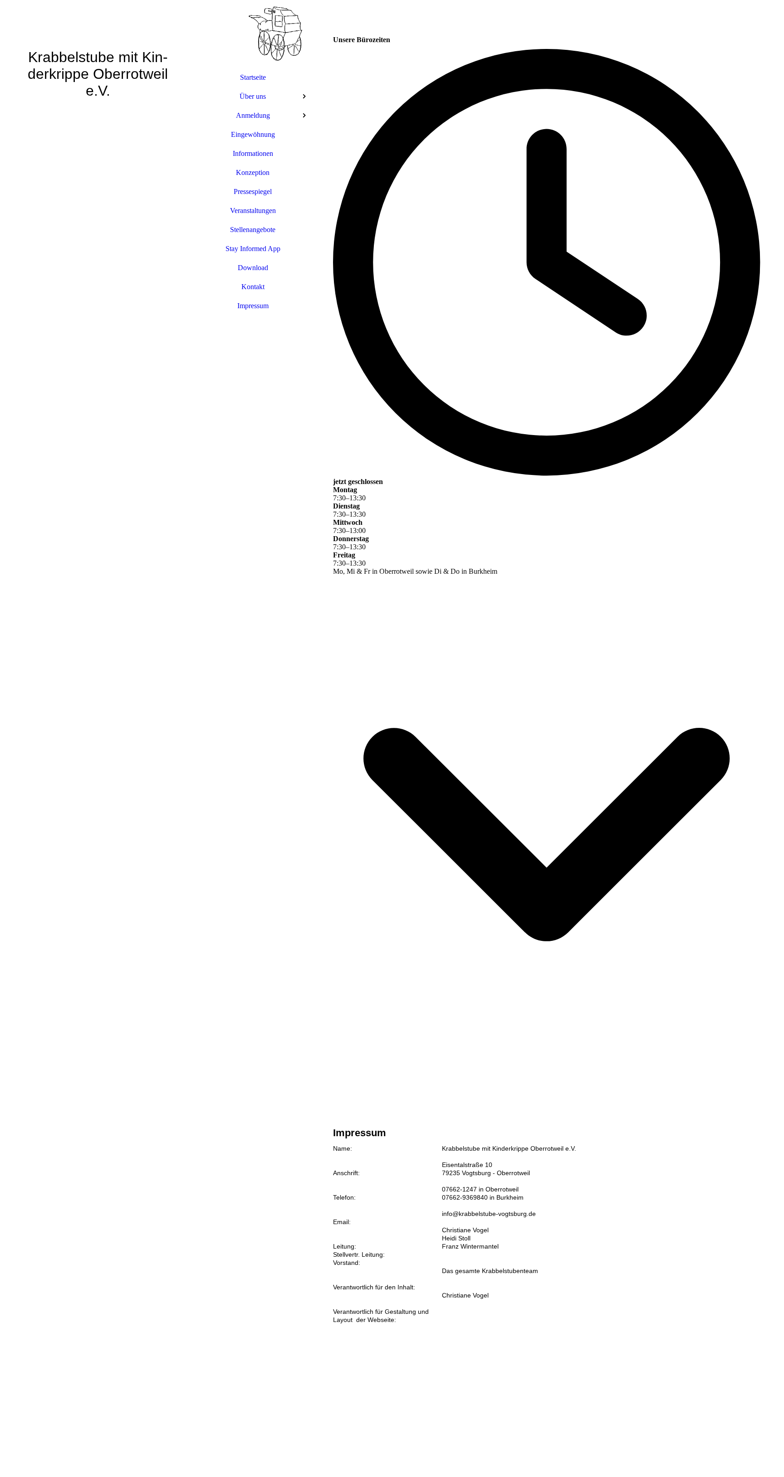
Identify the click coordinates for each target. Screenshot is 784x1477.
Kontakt (253, 287)
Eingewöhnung (253, 134)
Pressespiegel (253, 191)
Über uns (253, 96)
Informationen (253, 153)
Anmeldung (253, 115)
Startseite (253, 77)
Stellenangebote (252, 229)
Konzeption (253, 172)
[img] (98, 738)
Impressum (253, 306)
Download (253, 267)
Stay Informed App (252, 248)
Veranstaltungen (253, 210)
